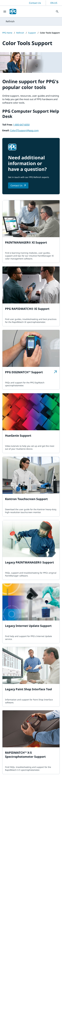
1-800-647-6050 (21, 124)
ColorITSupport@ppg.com (24, 130)
